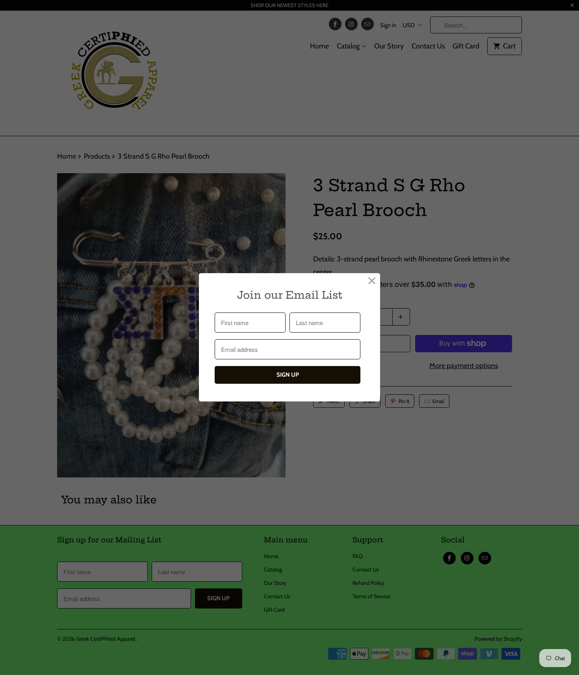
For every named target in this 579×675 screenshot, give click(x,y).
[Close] (372, 281)
